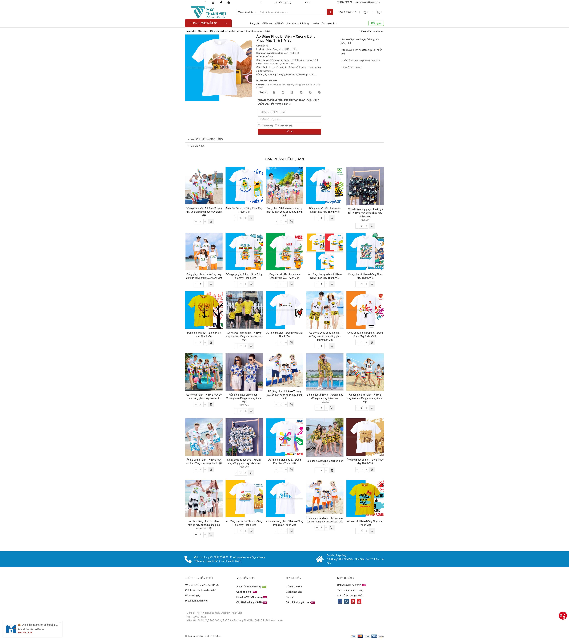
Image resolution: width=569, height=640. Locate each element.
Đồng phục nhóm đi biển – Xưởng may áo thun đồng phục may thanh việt (204, 212)
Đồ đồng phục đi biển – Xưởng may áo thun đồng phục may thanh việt (284, 395)
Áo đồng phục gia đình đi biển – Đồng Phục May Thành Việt (325, 276)
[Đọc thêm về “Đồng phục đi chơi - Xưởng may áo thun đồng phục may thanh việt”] (211, 284)
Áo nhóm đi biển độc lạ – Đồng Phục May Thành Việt (284, 461)
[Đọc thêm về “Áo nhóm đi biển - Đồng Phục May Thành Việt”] (291, 342)
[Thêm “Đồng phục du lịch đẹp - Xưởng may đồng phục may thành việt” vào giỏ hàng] (251, 473)
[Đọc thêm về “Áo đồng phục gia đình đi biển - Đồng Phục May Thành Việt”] (332, 284)
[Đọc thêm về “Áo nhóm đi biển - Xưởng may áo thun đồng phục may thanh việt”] (211, 404)
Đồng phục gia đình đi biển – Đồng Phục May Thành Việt (244, 276)
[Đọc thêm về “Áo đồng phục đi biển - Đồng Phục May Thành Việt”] (372, 469)
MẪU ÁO (279, 23)
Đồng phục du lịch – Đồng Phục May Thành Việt (204, 334)
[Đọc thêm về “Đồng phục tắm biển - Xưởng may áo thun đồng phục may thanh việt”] (332, 527)
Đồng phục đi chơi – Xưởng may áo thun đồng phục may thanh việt (204, 276)
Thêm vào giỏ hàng (365, 187)
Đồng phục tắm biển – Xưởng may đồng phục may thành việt (325, 397)
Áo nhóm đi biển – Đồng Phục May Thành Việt (284, 334)
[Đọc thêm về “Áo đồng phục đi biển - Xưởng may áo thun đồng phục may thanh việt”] (372, 408)
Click (307, 2)
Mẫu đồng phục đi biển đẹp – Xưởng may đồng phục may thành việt (244, 398)
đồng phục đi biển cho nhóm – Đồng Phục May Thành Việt (284, 276)
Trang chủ (254, 23)
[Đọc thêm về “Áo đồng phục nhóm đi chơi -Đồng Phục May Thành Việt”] (251, 531)
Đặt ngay (376, 23)
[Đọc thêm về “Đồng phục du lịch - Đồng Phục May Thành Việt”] (211, 342)
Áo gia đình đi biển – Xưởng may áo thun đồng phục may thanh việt (204, 461)
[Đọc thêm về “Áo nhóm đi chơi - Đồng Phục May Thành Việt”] (251, 218)
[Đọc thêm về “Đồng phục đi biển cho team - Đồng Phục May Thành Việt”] (332, 218)
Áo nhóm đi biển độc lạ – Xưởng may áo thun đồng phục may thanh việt (244, 336)
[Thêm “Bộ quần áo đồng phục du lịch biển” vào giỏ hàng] (332, 470)
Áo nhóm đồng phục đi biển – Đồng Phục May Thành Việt (284, 523)
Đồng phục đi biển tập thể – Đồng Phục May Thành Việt (365, 334)
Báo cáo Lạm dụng (268, 81)
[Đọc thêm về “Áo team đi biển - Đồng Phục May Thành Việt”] (372, 531)
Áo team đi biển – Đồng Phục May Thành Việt (365, 523)
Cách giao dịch (329, 23)
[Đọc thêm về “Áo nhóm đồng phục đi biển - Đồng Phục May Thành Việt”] (291, 531)
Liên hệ (315, 23)
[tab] (284, 139)
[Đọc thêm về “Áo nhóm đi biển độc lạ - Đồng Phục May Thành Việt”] (291, 469)
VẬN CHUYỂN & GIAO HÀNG (207, 139)
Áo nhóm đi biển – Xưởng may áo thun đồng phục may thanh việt (204, 397)
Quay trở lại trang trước (372, 31)
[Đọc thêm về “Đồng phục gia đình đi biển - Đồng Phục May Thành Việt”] (251, 284)
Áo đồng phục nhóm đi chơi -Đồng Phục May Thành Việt (244, 523)
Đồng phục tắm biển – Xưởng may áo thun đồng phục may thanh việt (325, 520)
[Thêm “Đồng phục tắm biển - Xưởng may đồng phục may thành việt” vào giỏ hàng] (332, 408)
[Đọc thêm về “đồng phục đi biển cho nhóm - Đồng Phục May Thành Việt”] (291, 284)
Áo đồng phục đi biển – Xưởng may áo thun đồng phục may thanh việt (365, 398)
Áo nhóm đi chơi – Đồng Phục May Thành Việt (244, 210)
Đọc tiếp (204, 186)
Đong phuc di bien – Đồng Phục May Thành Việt (365, 276)
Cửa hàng (203, 31)
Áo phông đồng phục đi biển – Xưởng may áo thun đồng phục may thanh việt (325, 336)
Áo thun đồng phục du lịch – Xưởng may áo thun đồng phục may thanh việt (204, 525)
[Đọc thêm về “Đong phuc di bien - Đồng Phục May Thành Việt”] (372, 284)
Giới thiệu (267, 23)
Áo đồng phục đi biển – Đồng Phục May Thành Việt (365, 461)
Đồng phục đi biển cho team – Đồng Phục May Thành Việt (325, 210)
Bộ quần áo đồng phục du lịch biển (325, 461)
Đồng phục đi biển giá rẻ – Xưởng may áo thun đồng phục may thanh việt (284, 212)
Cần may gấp (267, 126)
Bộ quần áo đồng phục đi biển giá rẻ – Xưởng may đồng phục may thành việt (365, 213)
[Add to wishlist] (197, 186)
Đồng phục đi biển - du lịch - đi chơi (226, 31)
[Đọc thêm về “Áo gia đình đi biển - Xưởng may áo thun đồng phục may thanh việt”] (211, 469)
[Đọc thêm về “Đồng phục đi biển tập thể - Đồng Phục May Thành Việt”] (372, 342)
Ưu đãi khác (197, 145)
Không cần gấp (285, 126)
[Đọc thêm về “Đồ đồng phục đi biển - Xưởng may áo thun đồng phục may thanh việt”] (291, 404)
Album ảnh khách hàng (298, 23)
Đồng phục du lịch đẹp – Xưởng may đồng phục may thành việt (244, 461)
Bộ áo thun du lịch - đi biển (258, 31)
